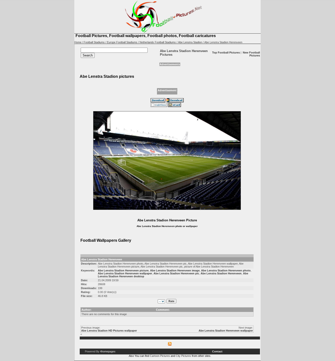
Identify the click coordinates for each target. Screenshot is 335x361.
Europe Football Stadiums (122, 42)
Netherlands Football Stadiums (158, 42)
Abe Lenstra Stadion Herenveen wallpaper (226, 330)
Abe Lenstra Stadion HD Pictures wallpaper (109, 330)
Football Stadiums (94, 42)
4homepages (108, 351)
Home (77, 42)
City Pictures (183, 355)
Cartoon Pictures (160, 355)
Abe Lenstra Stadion (190, 42)
